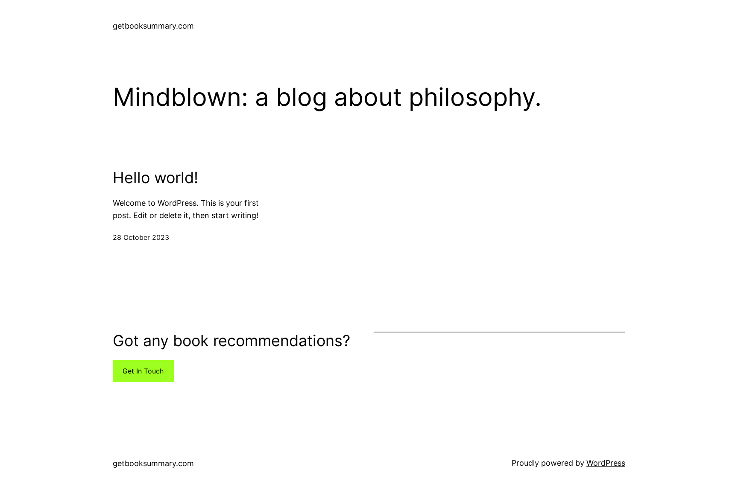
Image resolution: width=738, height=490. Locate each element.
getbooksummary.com (153, 25)
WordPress (605, 462)
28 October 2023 (141, 237)
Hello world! (155, 178)
